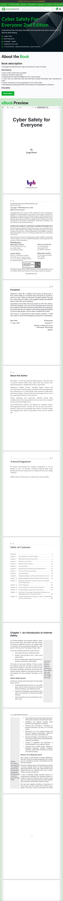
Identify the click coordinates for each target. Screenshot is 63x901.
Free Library (32, 4)
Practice (41, 4)
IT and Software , (9, 47)
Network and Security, (22, 47)
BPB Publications (9, 39)
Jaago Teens (8, 36)
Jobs (24, 4)
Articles (49, 4)
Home (4, 4)
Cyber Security (35, 47)
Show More (7, 93)
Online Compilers (14, 4)
